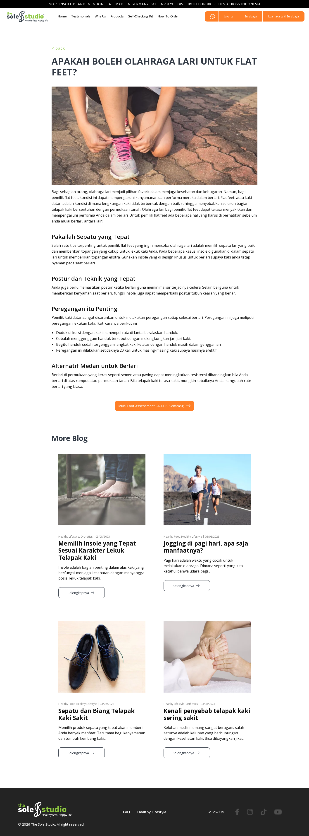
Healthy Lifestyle (151, 811)
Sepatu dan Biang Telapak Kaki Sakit (96, 714)
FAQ (126, 811)
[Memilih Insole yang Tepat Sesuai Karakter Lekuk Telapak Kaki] (101, 456)
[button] (229, 16)
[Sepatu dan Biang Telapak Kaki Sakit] (101, 623)
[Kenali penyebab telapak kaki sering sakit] (207, 623)
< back (58, 48)
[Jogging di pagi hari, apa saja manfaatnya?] (207, 456)
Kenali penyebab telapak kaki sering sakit (207, 714)
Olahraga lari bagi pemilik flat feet (171, 209)
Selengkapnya (79, 592)
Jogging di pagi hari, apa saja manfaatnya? (206, 546)
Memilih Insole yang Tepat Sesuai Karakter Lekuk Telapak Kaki (97, 550)
